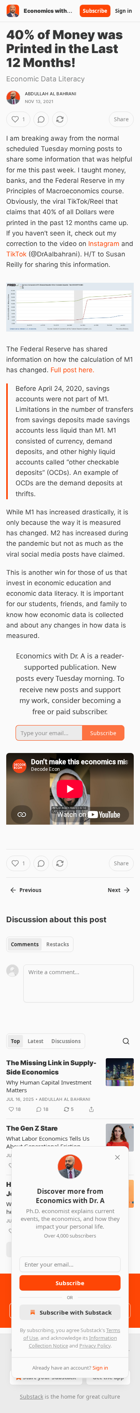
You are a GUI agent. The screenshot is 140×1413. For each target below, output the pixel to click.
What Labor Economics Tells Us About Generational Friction (47, 1142)
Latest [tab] (36, 1041)
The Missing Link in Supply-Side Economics (51, 1067)
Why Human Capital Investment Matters (48, 1086)
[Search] (126, 1041)
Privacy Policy (94, 1345)
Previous (30, 890)
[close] (117, 1157)
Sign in (123, 10)
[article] (70, 1086)
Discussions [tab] (65, 1041)
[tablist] (40, 944)
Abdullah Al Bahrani (50, 93)
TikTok (16, 254)
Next (114, 890)
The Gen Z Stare (32, 1128)
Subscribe (95, 10)
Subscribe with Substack (76, 1312)
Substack (31, 1396)
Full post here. (72, 370)
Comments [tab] (24, 944)
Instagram (103, 244)
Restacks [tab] (57, 944)
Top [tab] (15, 1041)
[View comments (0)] (41, 119)
